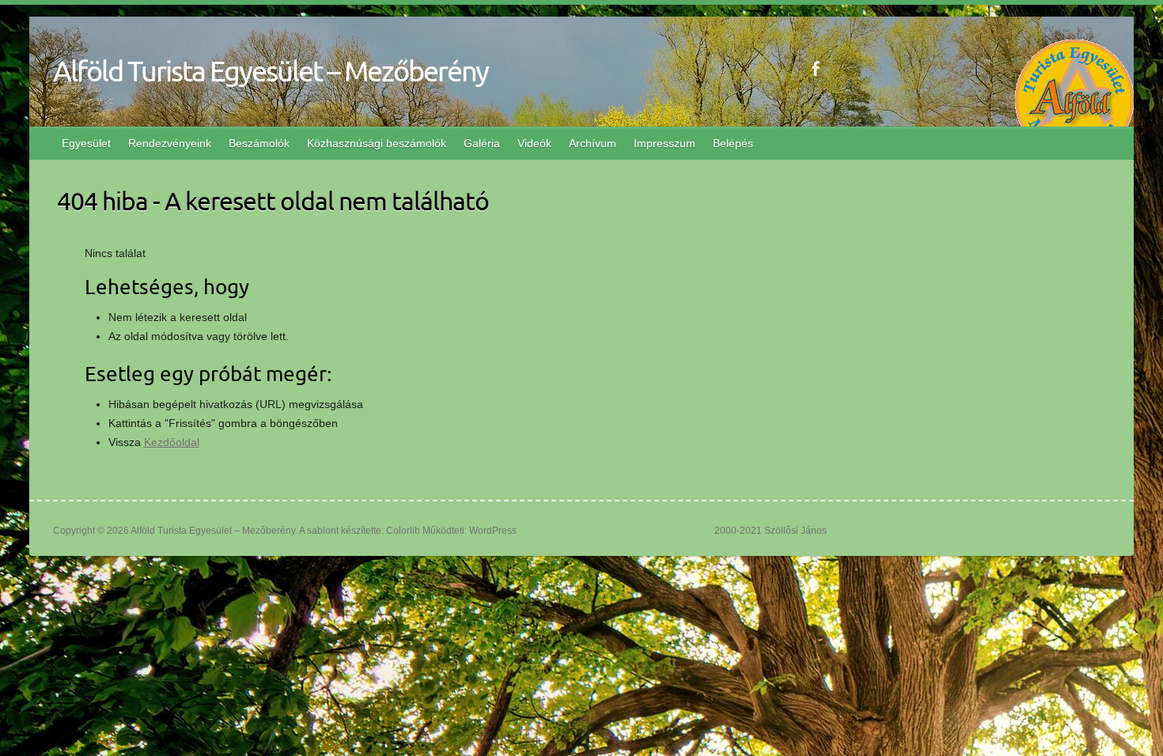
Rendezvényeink (169, 143)
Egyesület (86, 143)
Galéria (482, 143)
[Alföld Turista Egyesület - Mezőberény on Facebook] (815, 68)
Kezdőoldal (171, 442)
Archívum (592, 143)
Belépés (733, 143)
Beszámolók (259, 143)
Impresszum (664, 143)
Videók (534, 143)
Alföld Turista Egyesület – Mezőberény (270, 70)
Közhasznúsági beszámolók (376, 143)
